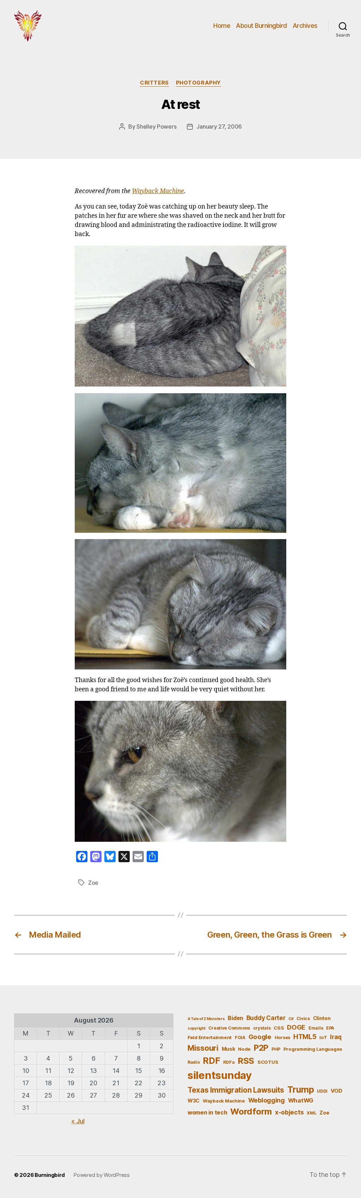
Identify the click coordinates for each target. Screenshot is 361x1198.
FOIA (240, 1037)
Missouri (203, 1047)
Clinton (322, 1018)
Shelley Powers (156, 126)
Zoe (93, 882)
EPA (330, 1028)
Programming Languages (312, 1049)
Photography (198, 83)
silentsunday (220, 1075)
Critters (154, 83)
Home (221, 25)
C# (290, 1019)
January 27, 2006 (219, 126)
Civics (303, 1018)
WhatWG (300, 1100)
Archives (305, 25)
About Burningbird (261, 25)
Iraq (336, 1036)
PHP (275, 1049)
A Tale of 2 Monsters (206, 1019)
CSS (279, 1028)
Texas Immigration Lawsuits (236, 1090)
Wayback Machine (158, 191)
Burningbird (50, 1175)
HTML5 (305, 1037)
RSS (246, 1061)
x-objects (289, 1112)
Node (244, 1049)
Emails (315, 1028)
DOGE (296, 1027)
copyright (197, 1028)
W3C (194, 1101)
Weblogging (266, 1100)
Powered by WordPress (101, 1175)
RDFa (228, 1062)
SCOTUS (267, 1062)
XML (311, 1113)
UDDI (322, 1091)
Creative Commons (229, 1028)
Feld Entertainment (210, 1037)
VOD (336, 1091)
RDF (211, 1060)
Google (260, 1036)
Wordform (251, 1111)
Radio (194, 1062)
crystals (262, 1028)
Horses (282, 1037)
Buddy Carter (266, 1017)
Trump (300, 1089)
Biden (235, 1018)
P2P (261, 1048)
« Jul (78, 1121)
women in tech (207, 1112)
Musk (228, 1049)
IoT (323, 1037)
